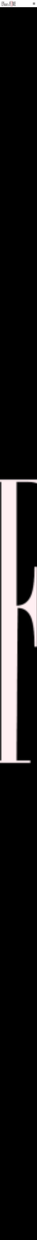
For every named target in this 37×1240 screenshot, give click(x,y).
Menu (33, 3)
